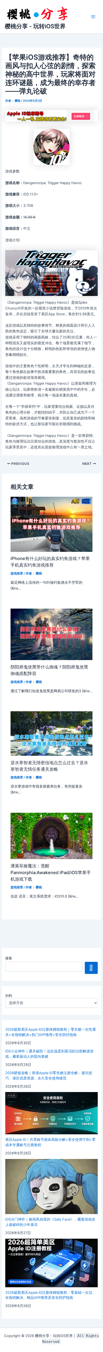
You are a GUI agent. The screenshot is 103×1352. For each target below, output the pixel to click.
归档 (8, 995)
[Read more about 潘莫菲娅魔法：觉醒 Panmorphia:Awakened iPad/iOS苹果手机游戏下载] (51, 836)
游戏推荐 (17, 573)
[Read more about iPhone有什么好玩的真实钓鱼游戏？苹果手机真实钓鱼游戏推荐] (51, 524)
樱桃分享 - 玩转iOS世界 (35, 26)
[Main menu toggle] (93, 17)
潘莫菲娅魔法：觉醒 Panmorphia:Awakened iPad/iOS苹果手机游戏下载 (51, 872)
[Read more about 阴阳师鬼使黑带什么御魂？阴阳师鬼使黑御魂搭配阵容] (51, 634)
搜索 (8, 958)
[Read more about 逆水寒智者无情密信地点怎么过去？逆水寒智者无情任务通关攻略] (51, 733)
